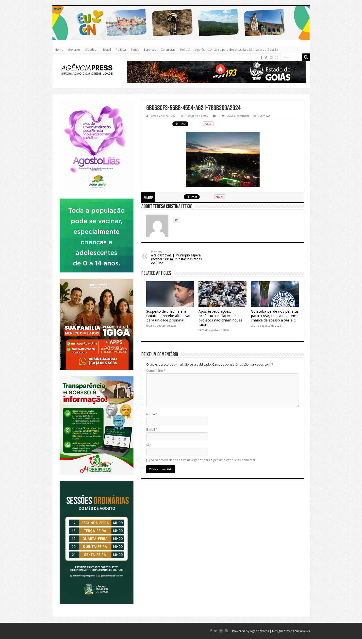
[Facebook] (261, 57)
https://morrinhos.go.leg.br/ (96, 376)
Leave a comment (238, 116)
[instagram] (277, 57)
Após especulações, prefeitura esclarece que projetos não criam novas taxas (220, 318)
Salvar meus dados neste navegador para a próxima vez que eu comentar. (203, 460)
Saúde (135, 49)
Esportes (150, 49)
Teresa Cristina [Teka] (163, 116)
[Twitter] (266, 57)
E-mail (151, 429)
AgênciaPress (259, 631)
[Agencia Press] (87, 70)
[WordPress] (271, 57)
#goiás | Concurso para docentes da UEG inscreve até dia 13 (236, 49)
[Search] (306, 57)
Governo (74, 49)
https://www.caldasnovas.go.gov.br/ (181, 5)
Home (59, 49)
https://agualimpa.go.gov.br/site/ (96, 100)
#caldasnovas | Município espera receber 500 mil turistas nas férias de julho (176, 257)
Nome (151, 414)
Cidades (90, 49)
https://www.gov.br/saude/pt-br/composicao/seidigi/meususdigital (96, 198)
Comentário (155, 370)
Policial (185, 49)
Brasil (107, 49)
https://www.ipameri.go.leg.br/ (96, 481)
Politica (121, 49)
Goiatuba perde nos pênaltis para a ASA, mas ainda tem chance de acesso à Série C (275, 315)
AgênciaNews (300, 631)
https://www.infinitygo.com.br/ (96, 278)
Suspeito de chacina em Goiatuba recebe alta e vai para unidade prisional (168, 315)
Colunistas (168, 49)
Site (148, 445)
